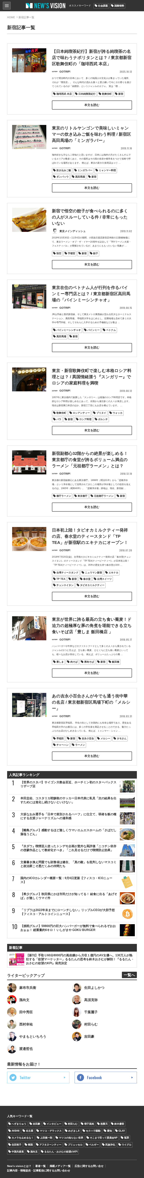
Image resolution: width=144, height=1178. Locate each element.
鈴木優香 (119, 1123)
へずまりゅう (19, 1123)
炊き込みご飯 (63, 170)
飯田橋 (115, 661)
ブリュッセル (75, 1144)
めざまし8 (73, 1130)
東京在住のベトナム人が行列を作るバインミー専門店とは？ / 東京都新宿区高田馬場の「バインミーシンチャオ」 (91, 293)
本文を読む (91, 105)
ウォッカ (117, 412)
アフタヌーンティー (50, 1144)
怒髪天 (104, 1123)
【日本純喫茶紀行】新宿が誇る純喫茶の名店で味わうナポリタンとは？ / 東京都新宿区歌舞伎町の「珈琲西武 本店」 (91, 57)
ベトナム (111, 330)
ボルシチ (103, 419)
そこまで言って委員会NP (104, 1137)
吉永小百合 (88, 738)
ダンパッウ (62, 176)
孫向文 (34, 1151)
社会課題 (103, 5)
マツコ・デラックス (51, 1130)
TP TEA (60, 579)
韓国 (30, 1144)
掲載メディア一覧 (60, 1165)
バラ (58, 419)
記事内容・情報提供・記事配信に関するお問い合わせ (38, 1170)
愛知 (109, 1130)
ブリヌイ (101, 412)
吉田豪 (36, 1123)
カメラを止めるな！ (23, 1137)
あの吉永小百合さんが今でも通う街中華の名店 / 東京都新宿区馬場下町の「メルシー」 (91, 702)
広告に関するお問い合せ (89, 1165)
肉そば (74, 661)
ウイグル (126, 1144)
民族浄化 (110, 1144)
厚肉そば (89, 661)
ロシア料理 (85, 419)
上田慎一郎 (46, 1137)
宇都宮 (71, 253)
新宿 (120, 93)
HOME (11, 17)
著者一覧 (40, 1165)
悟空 (58, 253)
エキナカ (113, 572)
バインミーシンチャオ (68, 330)
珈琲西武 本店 (64, 93)
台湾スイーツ (104, 579)
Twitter (25, 1077)
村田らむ (73, 1123)
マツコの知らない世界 (71, 1137)
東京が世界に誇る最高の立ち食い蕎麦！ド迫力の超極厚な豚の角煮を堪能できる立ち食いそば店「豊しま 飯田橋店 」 (92, 625)
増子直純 (89, 1123)
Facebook (94, 1077)
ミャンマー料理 (107, 170)
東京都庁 (82, 495)
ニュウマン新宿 (93, 572)
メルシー (105, 738)
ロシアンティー (81, 412)
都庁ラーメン (63, 495)
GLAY (121, 1130)
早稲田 (60, 738)
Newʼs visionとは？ (19, 1165)
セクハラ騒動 (93, 1130)
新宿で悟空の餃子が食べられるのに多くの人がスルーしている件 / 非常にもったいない (90, 217)
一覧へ (129, 975)
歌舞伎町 (107, 93)
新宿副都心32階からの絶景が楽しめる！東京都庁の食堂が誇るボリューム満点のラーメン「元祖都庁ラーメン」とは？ (90, 459)
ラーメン (80, 744)
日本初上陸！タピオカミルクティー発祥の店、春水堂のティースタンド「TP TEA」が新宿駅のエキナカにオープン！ (90, 536)
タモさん (122, 738)
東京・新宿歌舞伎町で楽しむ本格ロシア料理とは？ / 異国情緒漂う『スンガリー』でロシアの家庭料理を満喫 (91, 376)
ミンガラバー (85, 170)
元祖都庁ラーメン (103, 495)
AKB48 (15, 1130)
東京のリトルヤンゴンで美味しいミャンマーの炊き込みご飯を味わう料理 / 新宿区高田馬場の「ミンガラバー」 (91, 134)
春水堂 (87, 579)
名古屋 (29, 1130)
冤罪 (126, 1137)
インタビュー (54, 1123)
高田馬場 (80, 176)
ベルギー (94, 1144)
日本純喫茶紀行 (86, 93)
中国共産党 (18, 1151)
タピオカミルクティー (92, 585)
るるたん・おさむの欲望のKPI (61, 1151)
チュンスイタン (65, 585)
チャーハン (62, 744)
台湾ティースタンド (67, 572)
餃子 (95, 253)
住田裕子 (16, 1144)
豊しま (60, 661)
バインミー (93, 330)
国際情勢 (119, 5)
